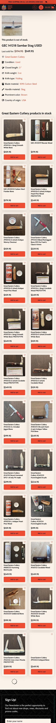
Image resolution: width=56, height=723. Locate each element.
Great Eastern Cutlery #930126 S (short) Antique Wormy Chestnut (14, 239)
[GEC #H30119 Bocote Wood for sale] (41, 130)
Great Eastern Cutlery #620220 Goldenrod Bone (14, 612)
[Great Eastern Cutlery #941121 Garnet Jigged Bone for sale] (14, 690)
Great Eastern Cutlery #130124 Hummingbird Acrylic (39, 521)
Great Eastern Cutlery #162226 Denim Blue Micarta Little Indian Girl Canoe (39, 707)
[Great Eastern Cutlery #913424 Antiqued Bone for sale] (41, 644)
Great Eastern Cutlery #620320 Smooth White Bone (39, 613)
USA (24, 100)
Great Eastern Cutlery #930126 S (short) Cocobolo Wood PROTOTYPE (14, 380)
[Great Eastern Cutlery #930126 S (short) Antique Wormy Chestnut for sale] (14, 224)
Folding (19, 78)
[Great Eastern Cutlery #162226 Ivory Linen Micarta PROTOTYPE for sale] (14, 644)
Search (34, 7)
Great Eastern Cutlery (15, 56)
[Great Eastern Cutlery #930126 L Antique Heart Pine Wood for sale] (14, 506)
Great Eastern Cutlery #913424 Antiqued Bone (40, 658)
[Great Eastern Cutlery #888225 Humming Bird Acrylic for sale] (14, 552)
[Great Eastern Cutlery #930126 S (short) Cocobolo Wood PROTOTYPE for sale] (14, 365)
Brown (24, 94)
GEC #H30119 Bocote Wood (41, 143)
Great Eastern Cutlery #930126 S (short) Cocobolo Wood (39, 380)
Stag (23, 89)
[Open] (10, 7)
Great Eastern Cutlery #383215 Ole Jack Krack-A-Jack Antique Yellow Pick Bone (40, 427)
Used (17, 62)
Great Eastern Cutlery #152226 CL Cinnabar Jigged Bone (12, 426)
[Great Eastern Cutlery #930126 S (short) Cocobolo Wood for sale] (41, 365)
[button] (14, 157)
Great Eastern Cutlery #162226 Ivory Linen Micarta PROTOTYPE (14, 659)
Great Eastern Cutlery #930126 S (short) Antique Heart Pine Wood (14, 288)
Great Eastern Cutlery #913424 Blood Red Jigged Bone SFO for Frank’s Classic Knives (41, 240)
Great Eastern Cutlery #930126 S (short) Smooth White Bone (41, 334)
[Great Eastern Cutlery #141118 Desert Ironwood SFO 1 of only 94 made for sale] (14, 459)
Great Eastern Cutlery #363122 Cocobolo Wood (40, 566)
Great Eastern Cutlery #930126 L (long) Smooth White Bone (13, 145)
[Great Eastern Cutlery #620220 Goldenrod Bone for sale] (14, 598)
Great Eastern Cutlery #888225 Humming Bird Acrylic (12, 567)
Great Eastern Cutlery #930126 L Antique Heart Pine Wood (13, 521)
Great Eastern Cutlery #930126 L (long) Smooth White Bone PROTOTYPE (13, 334)
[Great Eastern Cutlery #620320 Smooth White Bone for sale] (41, 598)
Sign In (41, 7)
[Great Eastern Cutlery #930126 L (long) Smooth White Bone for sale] (14, 130)
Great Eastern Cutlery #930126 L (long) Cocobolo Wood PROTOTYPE (41, 288)
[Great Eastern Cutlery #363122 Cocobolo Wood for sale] (41, 552)
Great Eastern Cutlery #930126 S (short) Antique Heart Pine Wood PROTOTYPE (41, 192)
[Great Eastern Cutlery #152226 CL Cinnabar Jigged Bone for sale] (14, 411)
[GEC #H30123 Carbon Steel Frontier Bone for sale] (14, 176)
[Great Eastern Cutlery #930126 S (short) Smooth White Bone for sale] (41, 319)
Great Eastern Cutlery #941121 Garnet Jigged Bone (14, 705)
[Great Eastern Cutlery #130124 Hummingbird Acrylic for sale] (41, 506)
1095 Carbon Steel (28, 83)
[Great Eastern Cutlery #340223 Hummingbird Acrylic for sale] (41, 459)
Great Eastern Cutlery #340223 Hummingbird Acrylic (39, 475)
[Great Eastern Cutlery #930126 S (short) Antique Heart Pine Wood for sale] (14, 273)
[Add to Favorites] (25, 120)
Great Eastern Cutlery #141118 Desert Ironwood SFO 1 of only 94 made (13, 475)
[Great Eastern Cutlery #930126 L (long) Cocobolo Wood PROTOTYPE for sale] (41, 273)
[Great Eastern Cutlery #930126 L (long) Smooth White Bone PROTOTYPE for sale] (14, 319)
